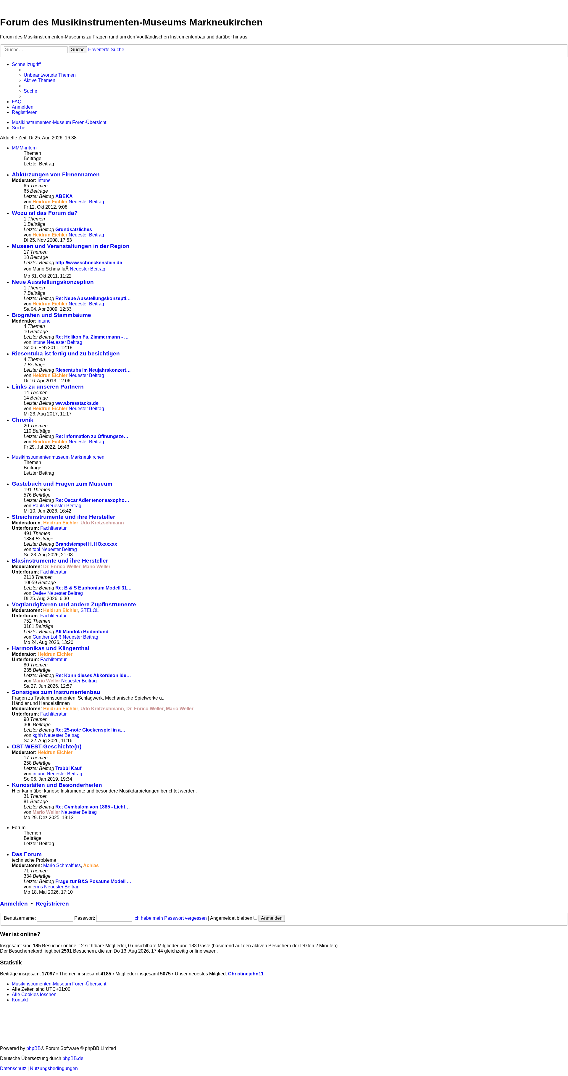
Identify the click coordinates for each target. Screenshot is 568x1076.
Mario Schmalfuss (62, 865)
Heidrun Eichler (50, 201)
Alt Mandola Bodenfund (82, 631)
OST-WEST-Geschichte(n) (46, 746)
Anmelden (14, 904)
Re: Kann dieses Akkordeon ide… (93, 675)
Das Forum (27, 854)
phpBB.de (72, 1058)
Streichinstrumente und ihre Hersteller (63, 517)
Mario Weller (96, 566)
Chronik (22, 420)
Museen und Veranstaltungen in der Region (71, 246)
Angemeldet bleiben (232, 918)
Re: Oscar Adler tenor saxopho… (92, 500)
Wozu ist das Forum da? (45, 213)
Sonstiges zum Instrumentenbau (56, 692)
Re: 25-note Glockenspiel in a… (90, 729)
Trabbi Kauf (68, 768)
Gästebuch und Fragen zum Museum (62, 484)
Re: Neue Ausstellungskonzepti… (93, 298)
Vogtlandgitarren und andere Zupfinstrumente (74, 604)
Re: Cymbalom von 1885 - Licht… (92, 806)
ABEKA (64, 196)
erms (38, 886)
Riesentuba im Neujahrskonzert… (93, 370)
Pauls (39, 505)
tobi (36, 549)
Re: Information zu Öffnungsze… (91, 436)
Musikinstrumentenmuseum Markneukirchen (58, 457)
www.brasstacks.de (77, 403)
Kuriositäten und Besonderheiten (57, 785)
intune (44, 180)
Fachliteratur (53, 528)
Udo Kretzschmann (102, 522)
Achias (91, 865)
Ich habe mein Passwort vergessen (170, 918)
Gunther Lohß (47, 637)
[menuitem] (50, 75)
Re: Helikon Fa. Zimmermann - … (92, 336)
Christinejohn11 (246, 973)
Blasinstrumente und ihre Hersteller (60, 561)
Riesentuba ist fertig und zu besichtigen (66, 353)
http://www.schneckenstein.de (88, 262)
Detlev (39, 593)
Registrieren (52, 904)
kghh (38, 735)
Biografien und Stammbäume (51, 315)
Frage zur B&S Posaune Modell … (93, 881)
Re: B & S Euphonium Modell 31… (93, 587)
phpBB (33, 1048)
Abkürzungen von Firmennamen (56, 174)
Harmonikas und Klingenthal (50, 648)
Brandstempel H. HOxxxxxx (86, 544)
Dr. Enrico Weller (61, 566)
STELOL (89, 610)
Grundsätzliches (73, 229)
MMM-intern (24, 147)
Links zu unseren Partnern (48, 387)
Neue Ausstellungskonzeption (53, 282)
